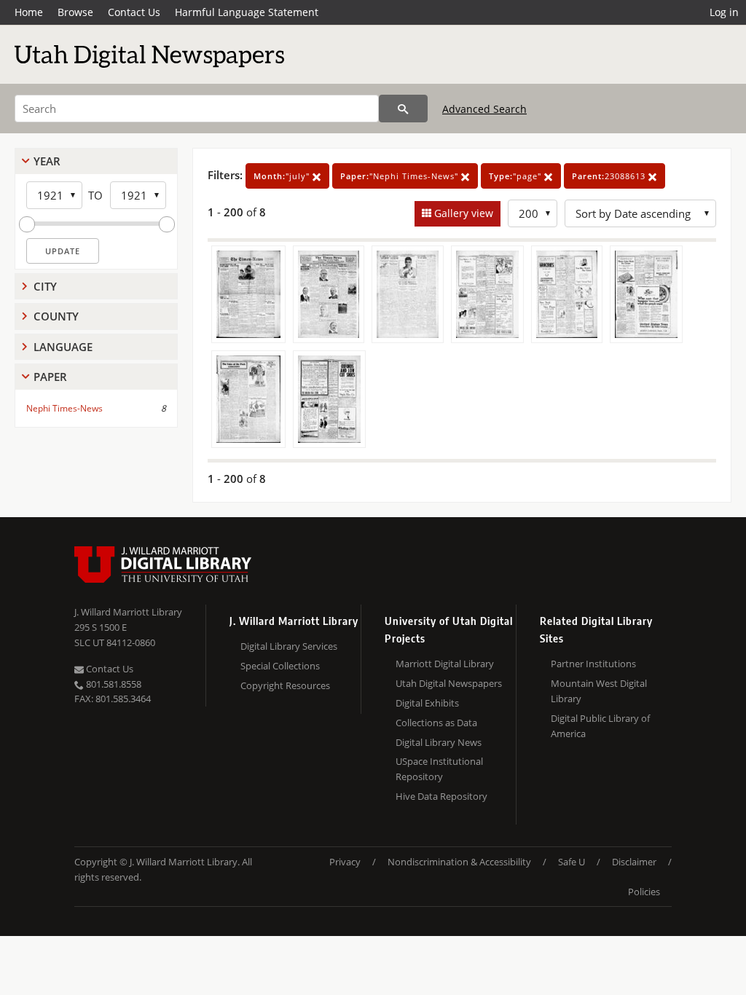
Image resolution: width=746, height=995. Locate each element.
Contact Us (134, 12)
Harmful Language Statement (246, 12)
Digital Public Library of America (600, 726)
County (56, 316)
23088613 (610, 175)
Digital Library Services (288, 646)
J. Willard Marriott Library (128, 611)
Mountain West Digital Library (599, 691)
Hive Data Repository (441, 796)
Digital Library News (439, 742)
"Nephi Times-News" (400, 175)
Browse (75, 12)
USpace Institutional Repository (439, 769)
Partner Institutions (593, 663)
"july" (283, 175)
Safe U (571, 861)
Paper (50, 376)
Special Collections (280, 665)
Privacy (345, 861)
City (45, 286)
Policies (644, 891)
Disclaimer (634, 861)
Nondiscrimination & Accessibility (459, 861)
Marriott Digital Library (445, 663)
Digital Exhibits (427, 702)
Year (47, 161)
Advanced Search (484, 109)
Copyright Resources (285, 685)
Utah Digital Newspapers (449, 683)
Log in (724, 12)
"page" (516, 175)
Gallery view (462, 213)
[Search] (403, 108)
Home (29, 12)
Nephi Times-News (64, 408)
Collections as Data (436, 722)
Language (63, 346)
